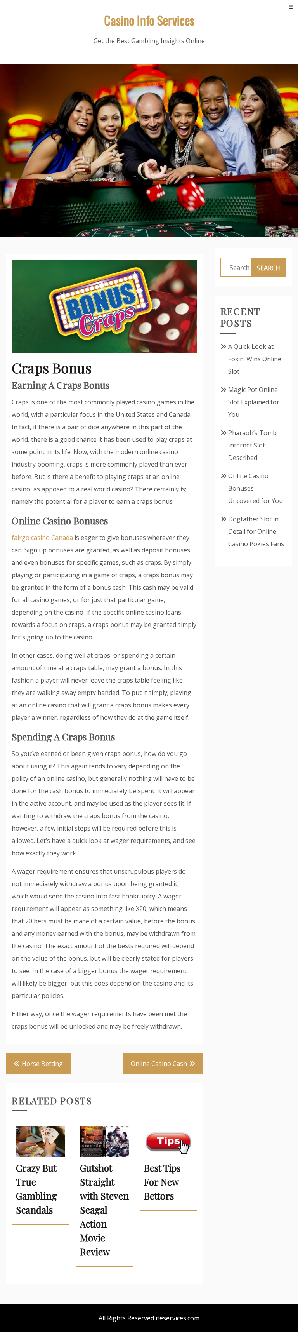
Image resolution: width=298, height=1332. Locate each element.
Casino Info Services (149, 20)
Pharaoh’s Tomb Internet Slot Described (252, 445)
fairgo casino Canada (42, 537)
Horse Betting (42, 1063)
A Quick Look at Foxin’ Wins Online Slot (254, 359)
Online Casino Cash (159, 1063)
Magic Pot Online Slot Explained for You (253, 402)
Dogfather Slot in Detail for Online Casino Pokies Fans (256, 531)
